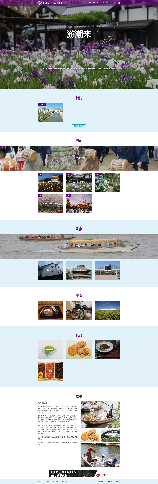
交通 (111, 3)
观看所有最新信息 (79, 126)
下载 (107, 3)
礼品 (98, 3)
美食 (94, 3)
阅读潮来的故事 (109, 68)
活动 (85, 3)
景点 (90, 3)
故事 (102, 3)
